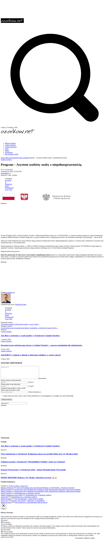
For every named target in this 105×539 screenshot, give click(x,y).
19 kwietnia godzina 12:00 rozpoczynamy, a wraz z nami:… (20, 324)
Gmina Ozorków (23, 158)
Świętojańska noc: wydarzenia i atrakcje (27, 493)
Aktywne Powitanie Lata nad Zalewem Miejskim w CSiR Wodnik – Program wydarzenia (45, 488)
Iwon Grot (4, 500)
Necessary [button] (4, 520)
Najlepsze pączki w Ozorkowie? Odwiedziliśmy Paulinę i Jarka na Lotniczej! (33, 462)
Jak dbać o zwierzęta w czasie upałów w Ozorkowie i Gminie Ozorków (30, 336)
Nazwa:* (31, 382)
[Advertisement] (25, 137)
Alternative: (4, 403)
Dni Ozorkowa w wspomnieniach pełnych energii (31, 502)
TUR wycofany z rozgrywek (18, 486)
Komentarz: (43, 378)
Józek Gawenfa (6, 493)
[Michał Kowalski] (6, 302)
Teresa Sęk (4, 497)
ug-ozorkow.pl (10, 292)
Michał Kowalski (20, 304)
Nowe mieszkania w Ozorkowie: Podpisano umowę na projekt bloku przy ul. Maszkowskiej (39, 454)
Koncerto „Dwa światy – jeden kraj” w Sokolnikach (28, 500)
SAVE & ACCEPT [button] (7, 537)
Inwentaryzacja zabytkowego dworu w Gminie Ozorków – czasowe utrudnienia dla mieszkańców (41, 345)
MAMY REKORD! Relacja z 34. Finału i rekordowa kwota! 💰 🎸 (29, 478)
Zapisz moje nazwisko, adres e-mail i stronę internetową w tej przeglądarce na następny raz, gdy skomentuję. (38, 396)
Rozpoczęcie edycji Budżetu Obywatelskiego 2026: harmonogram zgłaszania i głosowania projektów (48, 489)
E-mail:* (31, 386)
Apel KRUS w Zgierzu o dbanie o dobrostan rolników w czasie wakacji (30, 355)
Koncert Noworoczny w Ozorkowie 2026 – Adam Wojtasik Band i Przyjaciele (33, 470)
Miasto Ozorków (6, 489)
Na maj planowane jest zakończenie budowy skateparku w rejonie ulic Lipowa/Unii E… (29, 328)
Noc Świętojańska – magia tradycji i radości (29, 499)
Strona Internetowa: (34, 392)
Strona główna (5, 158)
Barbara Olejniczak (7, 488)
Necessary (6, 522)
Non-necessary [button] (5, 530)
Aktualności (14, 158)
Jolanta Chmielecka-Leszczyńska (11, 495)
